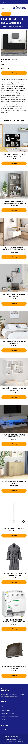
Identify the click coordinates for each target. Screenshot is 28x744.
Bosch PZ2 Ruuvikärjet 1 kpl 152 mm (14, 528)
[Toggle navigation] (3, 8)
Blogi (3, 719)
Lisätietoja (14, 73)
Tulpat (15, 59)
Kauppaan (6, 14)
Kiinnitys (10, 59)
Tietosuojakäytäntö (10, 741)
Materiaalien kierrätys (8, 713)
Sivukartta (20, 741)
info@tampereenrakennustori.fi (8, 2)
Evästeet (20, 739)
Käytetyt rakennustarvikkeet (10, 716)
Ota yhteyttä (13, 739)
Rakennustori (6, 710)
